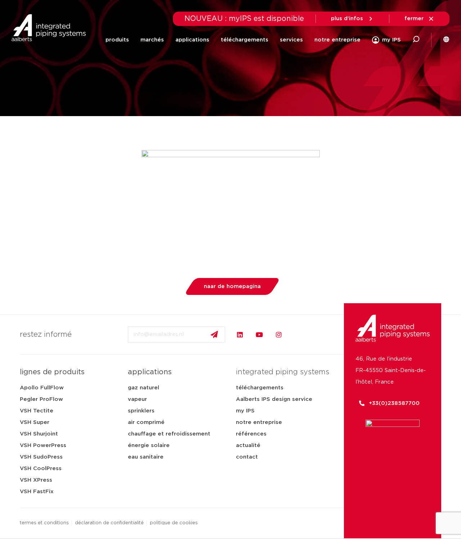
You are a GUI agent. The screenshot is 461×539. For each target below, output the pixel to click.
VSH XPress (36, 480)
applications (192, 40)
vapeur (137, 399)
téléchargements (244, 40)
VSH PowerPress (43, 445)
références (251, 434)
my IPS (245, 411)
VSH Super (34, 422)
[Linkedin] (240, 335)
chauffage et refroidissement (169, 434)
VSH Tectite (36, 411)
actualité (248, 445)
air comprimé (146, 422)
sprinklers (141, 411)
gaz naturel (143, 387)
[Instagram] (279, 335)
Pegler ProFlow (41, 399)
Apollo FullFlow (42, 387)
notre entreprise (337, 40)
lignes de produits (52, 372)
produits (117, 40)
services (291, 40)
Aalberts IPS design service (274, 399)
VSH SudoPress (41, 457)
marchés (152, 40)
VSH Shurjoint (39, 434)
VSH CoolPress (41, 468)
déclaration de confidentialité (109, 523)
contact (247, 457)
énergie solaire (149, 445)
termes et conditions (44, 523)
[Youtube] (259, 335)
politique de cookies (174, 523)
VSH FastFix (37, 491)
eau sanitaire (146, 457)
